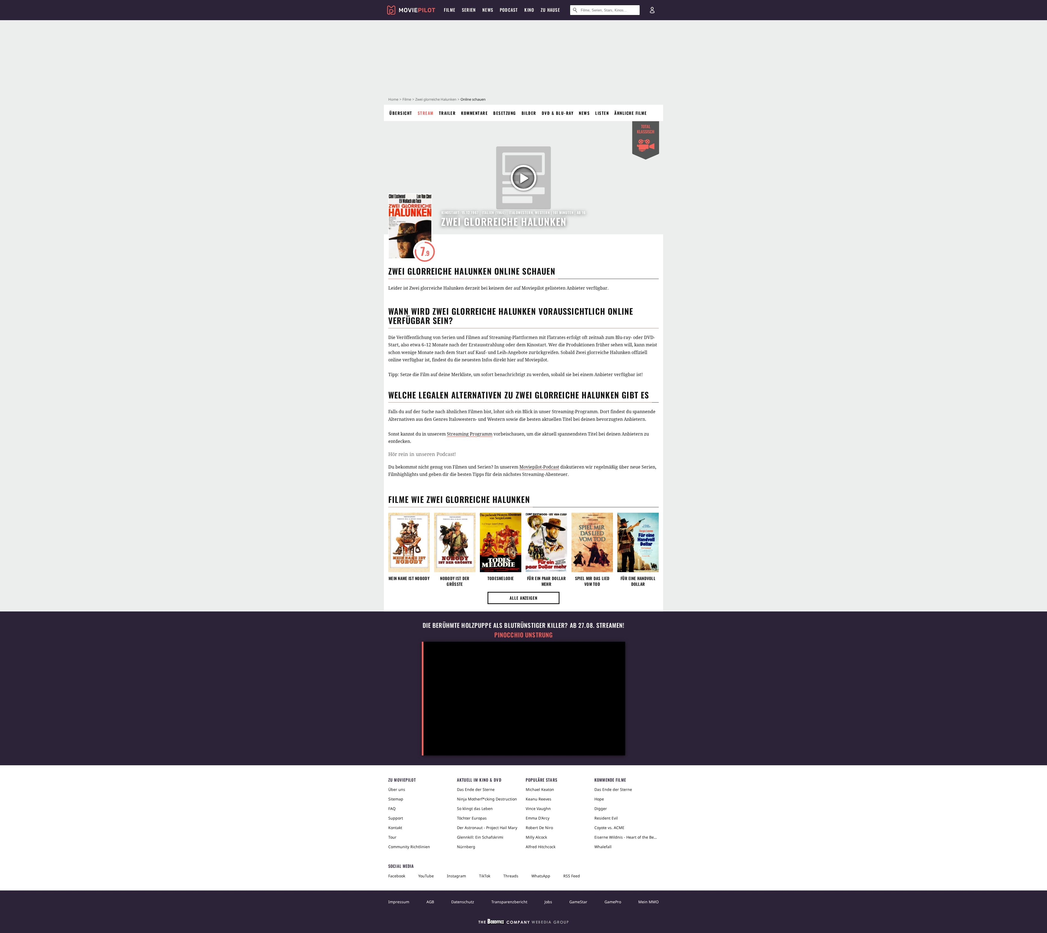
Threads (510, 875)
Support (395, 818)
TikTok (484, 875)
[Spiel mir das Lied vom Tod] (592, 542)
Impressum (398, 901)
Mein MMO (648, 901)
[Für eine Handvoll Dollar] (638, 542)
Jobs (548, 901)
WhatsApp (540, 875)
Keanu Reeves (538, 799)
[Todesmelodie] (500, 542)
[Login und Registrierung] (652, 10)
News (584, 113)
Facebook (396, 875)
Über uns (396, 789)
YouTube (426, 875)
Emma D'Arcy (537, 818)
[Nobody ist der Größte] (455, 542)
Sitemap (395, 799)
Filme (406, 99)
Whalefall (603, 846)
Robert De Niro (539, 827)
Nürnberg (466, 846)
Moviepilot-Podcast (539, 467)
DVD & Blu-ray (558, 113)
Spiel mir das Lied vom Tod (592, 581)
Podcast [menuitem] (509, 10)
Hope (599, 799)
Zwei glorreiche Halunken (435, 99)
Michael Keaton (540, 789)
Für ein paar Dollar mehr (546, 581)
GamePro (612, 901)
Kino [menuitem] (529, 10)
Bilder (529, 113)
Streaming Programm (469, 434)
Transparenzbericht (509, 901)
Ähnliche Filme (630, 113)
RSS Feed (571, 875)
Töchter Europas (472, 818)
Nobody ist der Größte (454, 581)
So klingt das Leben (475, 808)
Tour (392, 837)
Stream (426, 113)
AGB (430, 901)
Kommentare (474, 113)
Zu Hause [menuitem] (550, 10)
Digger (600, 808)
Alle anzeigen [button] (523, 598)
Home (393, 99)
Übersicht (400, 113)
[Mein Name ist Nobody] (409, 542)
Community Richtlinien (409, 846)
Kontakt (395, 827)
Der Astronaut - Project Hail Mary (487, 827)
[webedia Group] (523, 922)
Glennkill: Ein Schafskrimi (480, 837)
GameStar (578, 901)
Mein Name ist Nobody (409, 578)
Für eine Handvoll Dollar (638, 581)
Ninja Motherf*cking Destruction (487, 799)
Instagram (456, 875)
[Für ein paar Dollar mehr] (546, 542)
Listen (602, 113)
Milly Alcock (536, 837)
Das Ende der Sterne (476, 789)
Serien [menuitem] (469, 10)
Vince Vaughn (538, 808)
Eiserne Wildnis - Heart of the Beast (626, 837)
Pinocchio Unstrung (523, 635)
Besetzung (504, 113)
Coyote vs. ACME (609, 827)
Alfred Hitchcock (540, 846)
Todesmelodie (501, 578)
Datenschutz (462, 901)
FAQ (392, 808)
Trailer (447, 113)
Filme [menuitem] (449, 10)
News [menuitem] (487, 10)
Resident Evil (606, 818)
